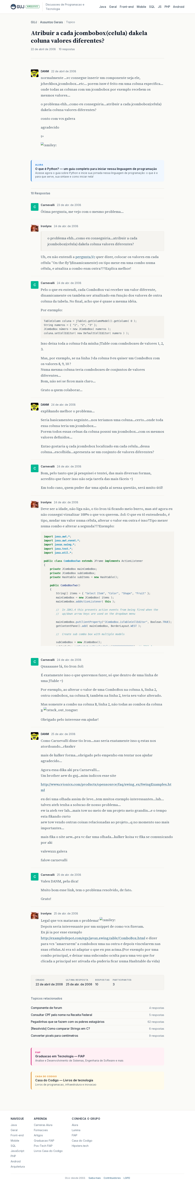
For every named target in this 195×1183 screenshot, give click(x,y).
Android (178, 7)
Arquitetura (18, 1166)
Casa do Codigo (82, 1140)
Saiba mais (95, 1178)
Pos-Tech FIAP (43, 1145)
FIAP (74, 1135)
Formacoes (41, 1130)
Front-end (17, 1135)
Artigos (38, 1135)
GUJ (34, 22)
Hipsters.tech (80, 1145)
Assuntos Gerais (51, 22)
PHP (167, 7)
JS (159, 7)
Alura (75, 1125)
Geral (113, 7)
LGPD (127, 1178)
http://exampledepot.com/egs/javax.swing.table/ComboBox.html (93, 938)
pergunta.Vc (85, 256)
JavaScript (17, 1150)
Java (102, 7)
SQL (152, 7)
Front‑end (127, 7)
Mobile (141, 7)
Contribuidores (112, 1178)
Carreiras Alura (43, 1125)
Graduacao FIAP (44, 1140)
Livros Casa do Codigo (48, 1150)
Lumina (76, 1130)
